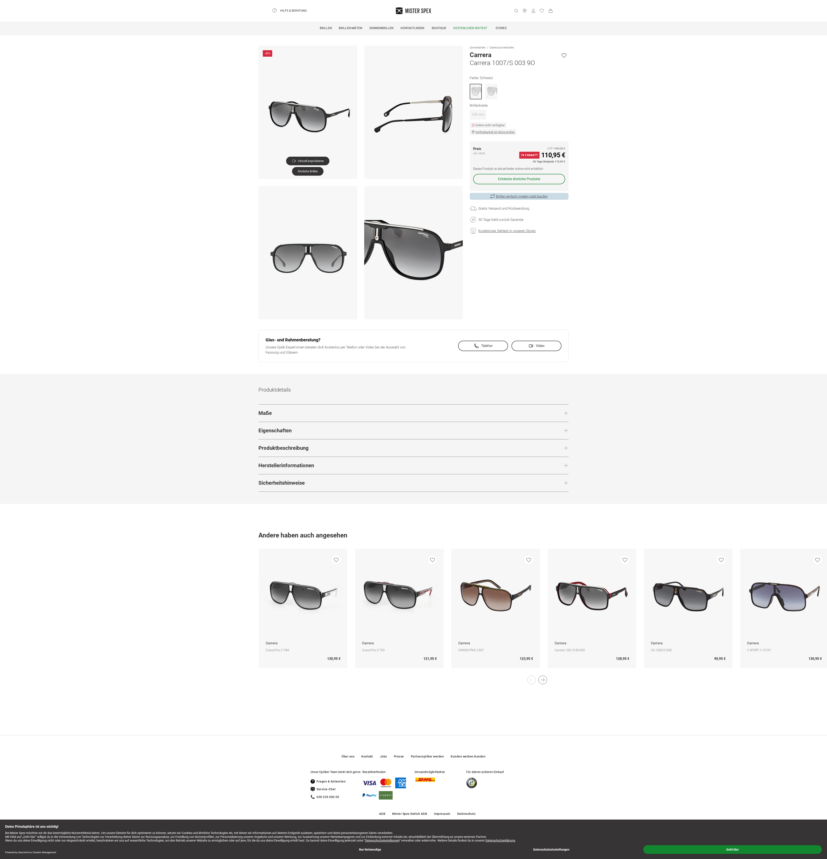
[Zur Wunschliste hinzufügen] (564, 55)
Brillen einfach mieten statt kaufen (522, 196)
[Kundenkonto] (533, 10)
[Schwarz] (476, 91)
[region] (413, 613)
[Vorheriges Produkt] (531, 680)
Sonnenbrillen (381, 28)
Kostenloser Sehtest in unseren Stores (507, 230)
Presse (399, 756)
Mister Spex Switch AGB (409, 813)
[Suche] (516, 11)
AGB (382, 813)
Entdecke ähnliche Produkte (519, 179)
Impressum (442, 813)
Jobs (383, 756)
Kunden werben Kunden (468, 756)
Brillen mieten (350, 28)
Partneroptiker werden (427, 756)
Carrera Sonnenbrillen (501, 47)
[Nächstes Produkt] (542, 680)
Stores (501, 28)
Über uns (348, 756)
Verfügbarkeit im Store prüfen (495, 132)
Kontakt (367, 756)
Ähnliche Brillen (308, 171)
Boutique (439, 28)
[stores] (524, 10)
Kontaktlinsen (412, 28)
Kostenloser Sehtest (470, 28)
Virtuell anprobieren (311, 161)
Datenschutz (466, 813)
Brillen (326, 28)
